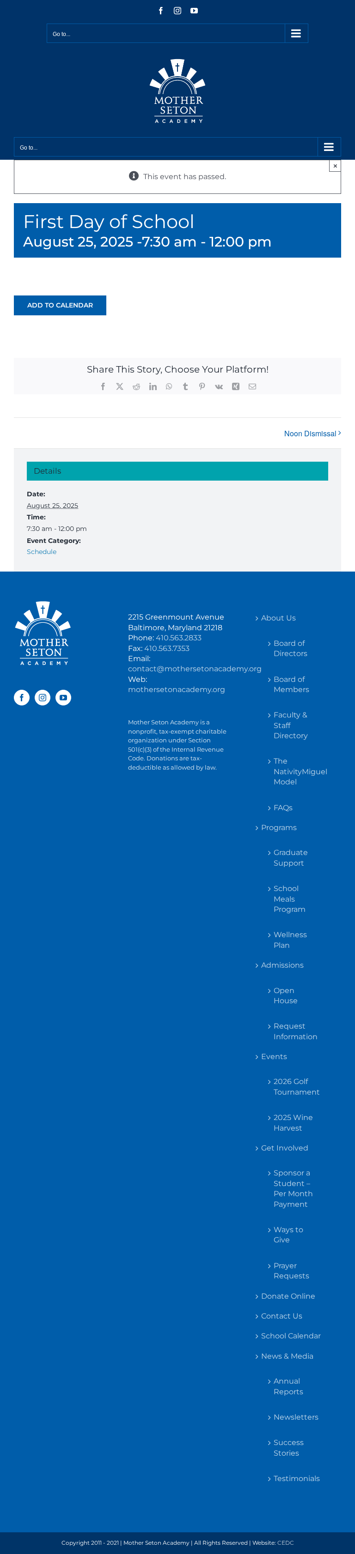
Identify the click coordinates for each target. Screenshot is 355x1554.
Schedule (41, 552)
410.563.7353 (167, 648)
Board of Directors (290, 648)
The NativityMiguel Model (296, 771)
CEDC (285, 1542)
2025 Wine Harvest (293, 1122)
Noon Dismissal (310, 433)
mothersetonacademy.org (176, 689)
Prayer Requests (291, 1270)
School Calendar (291, 1335)
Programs (279, 827)
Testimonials (296, 1478)
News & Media (287, 1356)
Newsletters (296, 1417)
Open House (286, 995)
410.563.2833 (179, 637)
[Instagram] (42, 697)
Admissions (282, 965)
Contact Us (281, 1316)
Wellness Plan (290, 939)
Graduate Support (291, 857)
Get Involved (284, 1148)
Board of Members (291, 684)
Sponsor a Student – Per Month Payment (293, 1188)
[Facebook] (22, 697)
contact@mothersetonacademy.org (195, 668)
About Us (278, 618)
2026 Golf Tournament (296, 1086)
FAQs (283, 807)
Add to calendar (60, 305)
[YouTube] (63, 697)
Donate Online (288, 1296)
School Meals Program (290, 899)
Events (274, 1056)
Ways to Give (288, 1234)
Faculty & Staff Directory (291, 725)
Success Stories (289, 1447)
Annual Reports (288, 1386)
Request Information (296, 1031)
